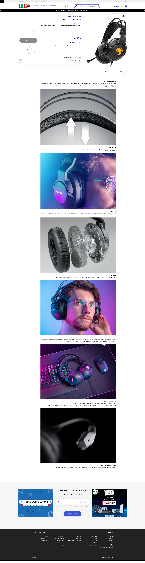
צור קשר (95, 542)
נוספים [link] (46, 536)
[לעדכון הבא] (1, 10)
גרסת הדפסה (75, 62)
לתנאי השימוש (60, 506)
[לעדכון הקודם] (144, 10)
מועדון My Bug (65, 6)
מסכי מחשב (61, 544)
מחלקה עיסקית (109, 538)
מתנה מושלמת (54, 6)
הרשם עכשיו (72, 514)
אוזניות (121, 13)
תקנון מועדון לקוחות (108, 544)
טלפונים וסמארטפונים (59, 538)
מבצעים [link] (79, 536)
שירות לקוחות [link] (94, 536)
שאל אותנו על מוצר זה (74, 60)
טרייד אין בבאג (45, 540)
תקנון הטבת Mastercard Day (106, 547)
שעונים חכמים (61, 542)
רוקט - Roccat (74, 16)
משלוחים (95, 538)
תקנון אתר (110, 540)
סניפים (36, 6)
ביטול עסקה (31, 1)
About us (21, 1)
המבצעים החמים (77, 538)
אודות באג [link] (110, 536)
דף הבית (125, 13)
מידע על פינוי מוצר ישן (92, 546)
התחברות (125, 1)
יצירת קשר (44, 6)
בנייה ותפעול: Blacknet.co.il (107, 557)
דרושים (26, 1)
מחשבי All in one (60, 540)
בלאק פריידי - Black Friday (74, 540)
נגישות (111, 546)
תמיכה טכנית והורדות (40, 1)
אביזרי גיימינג (61, 546)
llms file (34, 557)
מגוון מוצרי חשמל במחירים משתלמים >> (72, 10)
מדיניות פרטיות (109, 542)
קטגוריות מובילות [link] (60, 536)
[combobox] (87, 6)
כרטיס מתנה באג (44, 538)
